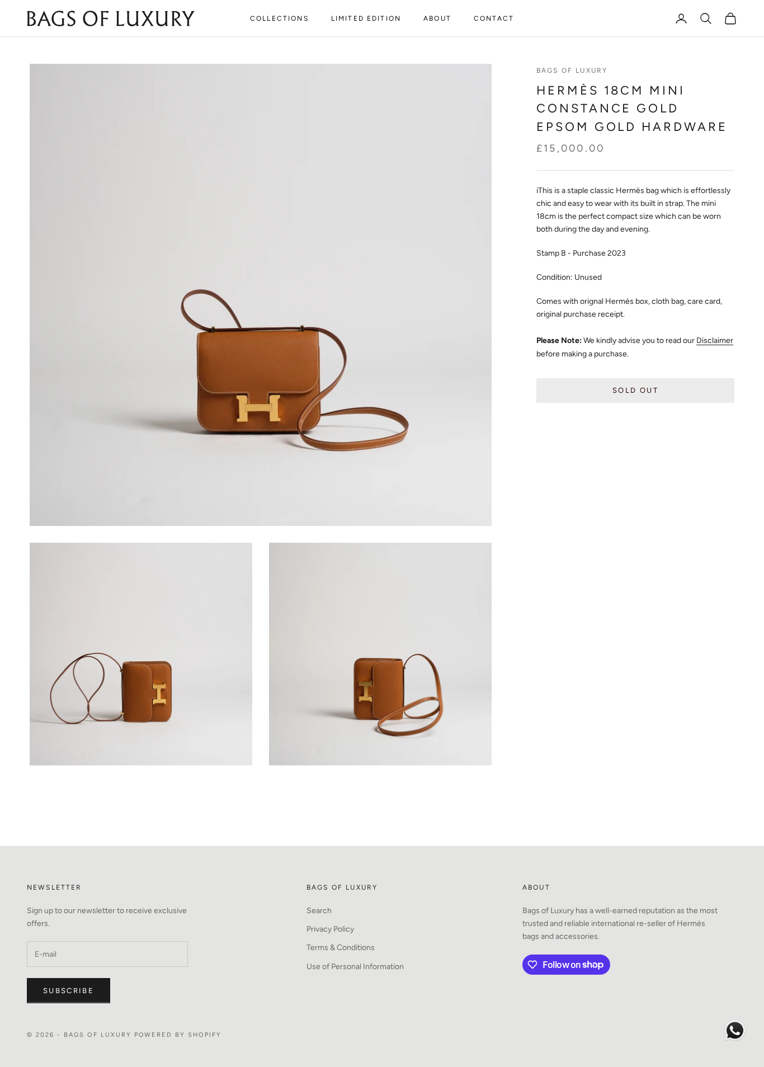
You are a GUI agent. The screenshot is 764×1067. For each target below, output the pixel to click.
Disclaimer (714, 341)
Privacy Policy (330, 929)
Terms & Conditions (340, 947)
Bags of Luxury (571, 70)
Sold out (635, 390)
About (437, 18)
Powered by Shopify (178, 1034)
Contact (494, 18)
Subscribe (68, 990)
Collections (279, 18)
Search (319, 910)
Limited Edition (366, 18)
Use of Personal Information (355, 966)
